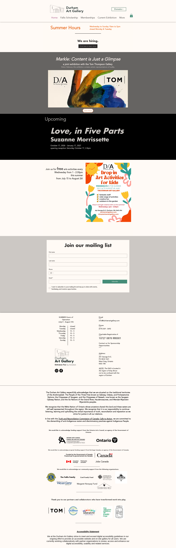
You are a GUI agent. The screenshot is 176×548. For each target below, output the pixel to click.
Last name (52, 261)
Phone (51, 269)
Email (51, 278)
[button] (131, 15)
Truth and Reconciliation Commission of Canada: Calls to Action (85, 418)
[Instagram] (56, 370)
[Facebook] (61, 370)
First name (52, 252)
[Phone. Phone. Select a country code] (52, 273)
